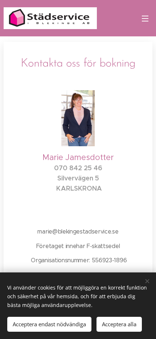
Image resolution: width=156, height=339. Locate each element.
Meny (145, 18)
